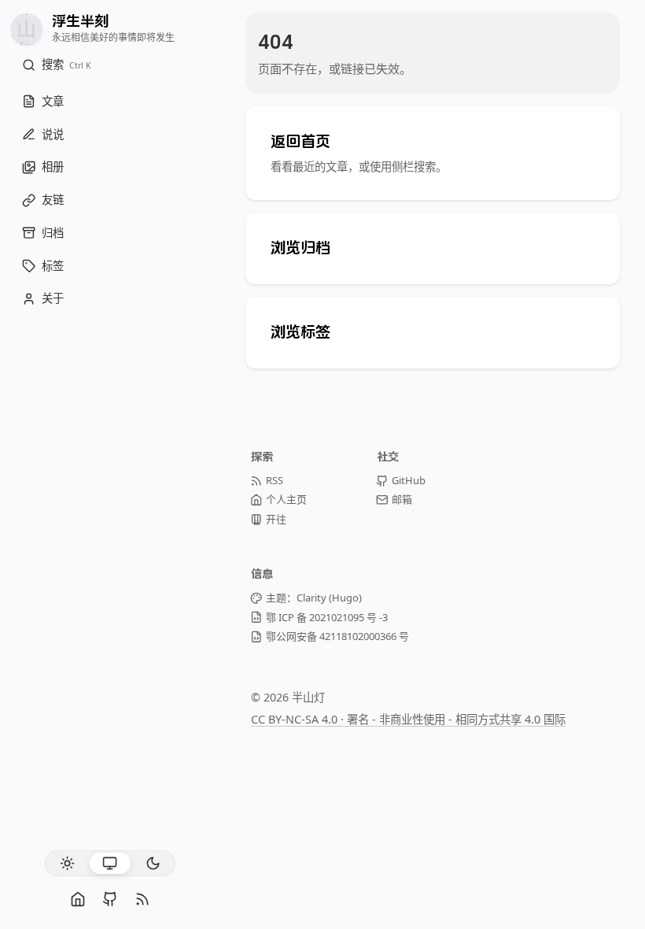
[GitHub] (109, 899)
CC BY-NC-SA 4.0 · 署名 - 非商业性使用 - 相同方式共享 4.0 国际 (408, 719)
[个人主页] (78, 899)
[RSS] (142, 899)
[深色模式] (153, 863)
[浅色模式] (67, 863)
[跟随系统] (110, 863)
